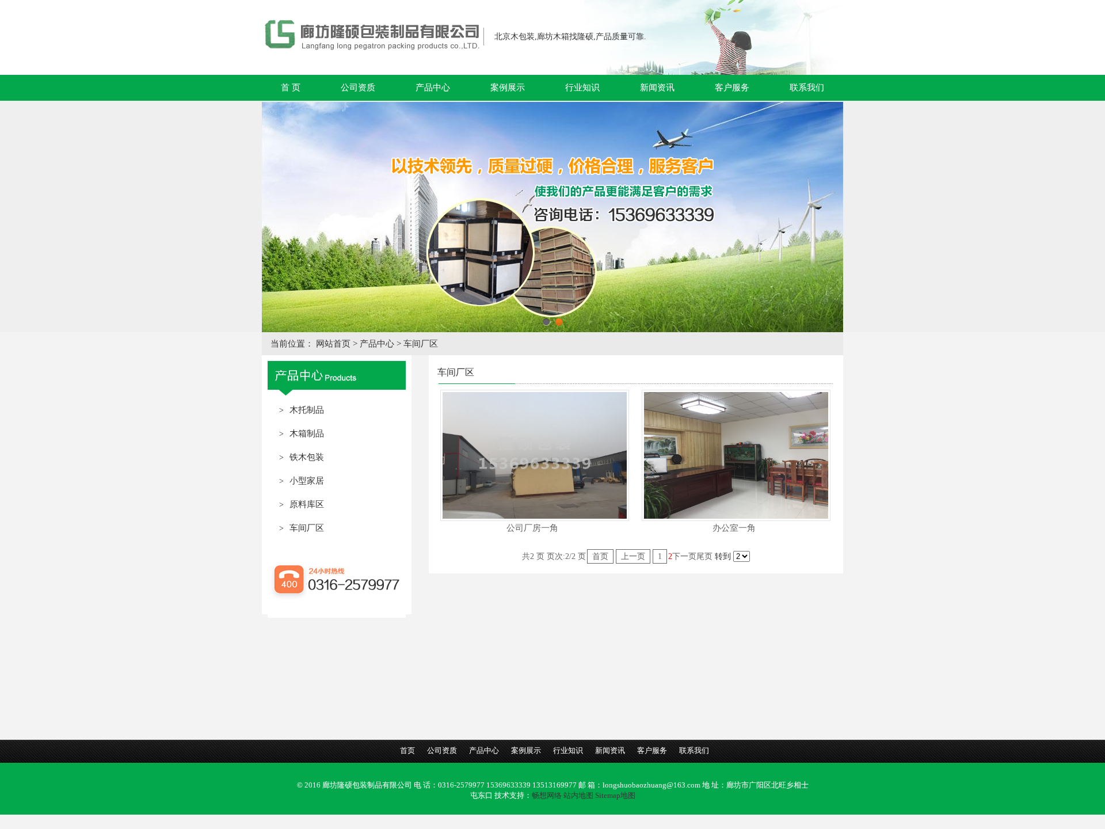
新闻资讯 (657, 87)
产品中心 (433, 87)
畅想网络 (547, 795)
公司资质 (358, 87)
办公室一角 (734, 528)
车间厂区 (420, 343)
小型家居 (306, 480)
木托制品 (306, 409)
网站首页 (334, 343)
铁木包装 (306, 457)
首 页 (290, 87)
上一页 (633, 556)
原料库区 (306, 504)
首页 (600, 556)
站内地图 (578, 795)
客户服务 (732, 87)
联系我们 (807, 87)
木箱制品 (306, 433)
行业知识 (582, 87)
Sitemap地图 (615, 795)
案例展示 (507, 87)
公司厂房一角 (532, 528)
